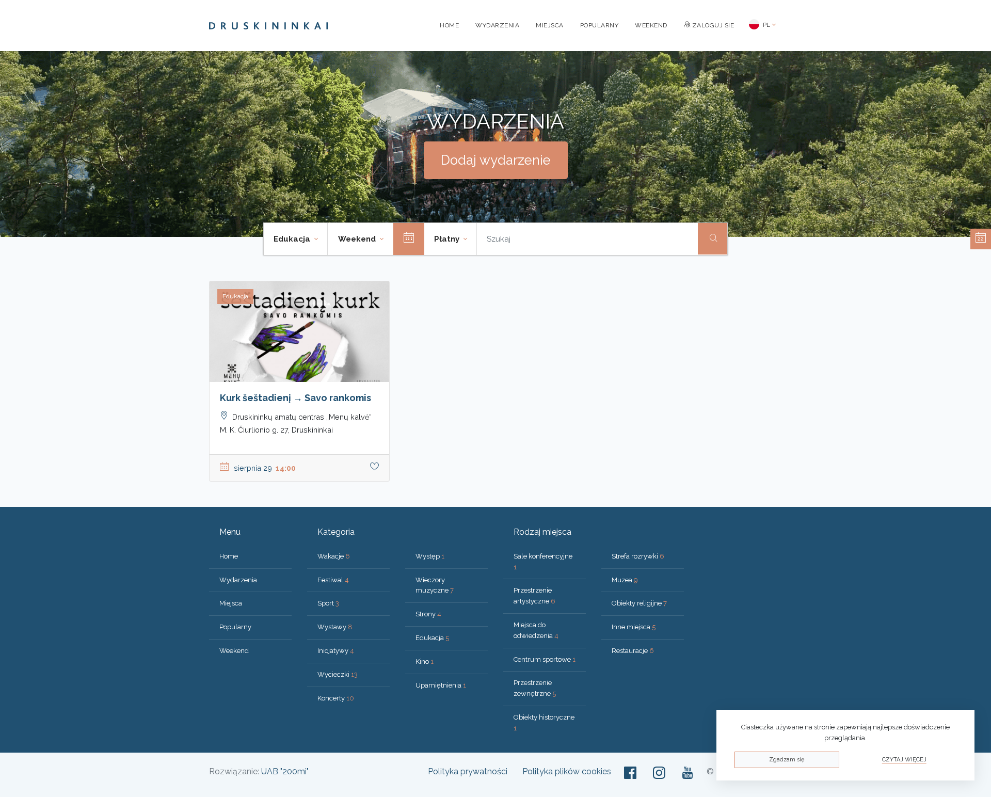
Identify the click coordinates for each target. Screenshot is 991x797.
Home (449, 25)
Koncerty (335, 698)
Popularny (599, 25)
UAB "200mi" (285, 771)
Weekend (651, 25)
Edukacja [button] (293, 239)
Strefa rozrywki (638, 556)
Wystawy (335, 627)
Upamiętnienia (440, 685)
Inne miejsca (634, 627)
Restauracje (633, 651)
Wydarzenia (497, 25)
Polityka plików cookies (566, 771)
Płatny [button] (447, 239)
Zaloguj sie (712, 25)
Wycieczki (337, 674)
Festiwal (333, 580)
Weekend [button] (358, 239)
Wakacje (333, 556)
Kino (424, 661)
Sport (328, 603)
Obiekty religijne (639, 603)
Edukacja (432, 638)
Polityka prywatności (467, 771)
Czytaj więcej (904, 759)
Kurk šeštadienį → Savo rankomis (295, 397)
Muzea (625, 580)
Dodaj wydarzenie (496, 160)
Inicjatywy (335, 651)
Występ (429, 556)
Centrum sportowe (545, 659)
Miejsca (550, 25)
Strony (428, 614)
